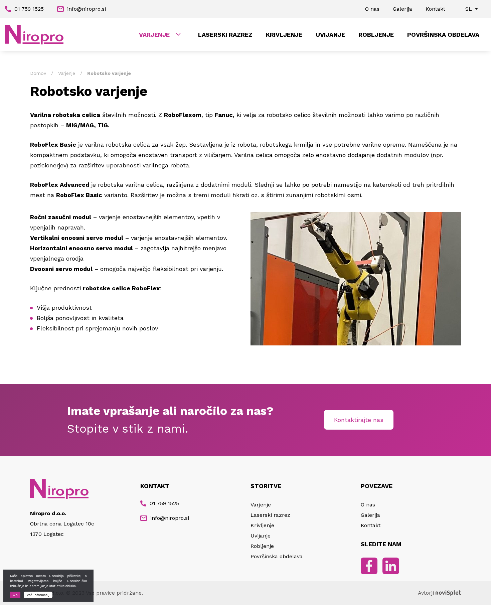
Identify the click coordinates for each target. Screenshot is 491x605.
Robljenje (376, 34)
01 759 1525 (29, 9)
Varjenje (154, 34)
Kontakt (435, 9)
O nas (372, 9)
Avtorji (426, 593)
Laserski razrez (225, 34)
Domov (38, 73)
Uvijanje (330, 34)
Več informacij (38, 595)
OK (15, 594)
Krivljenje (284, 34)
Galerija (402, 9)
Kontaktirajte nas (358, 419)
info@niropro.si (86, 9)
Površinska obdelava (443, 34)
